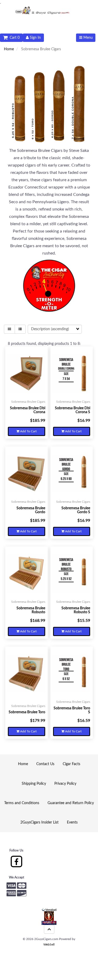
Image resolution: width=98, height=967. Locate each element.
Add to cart (28, 431)
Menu (87, 38)
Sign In (35, 38)
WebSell (49, 944)
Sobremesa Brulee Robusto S (75, 610)
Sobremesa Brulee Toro (27, 712)
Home (9, 49)
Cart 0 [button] (14, 38)
